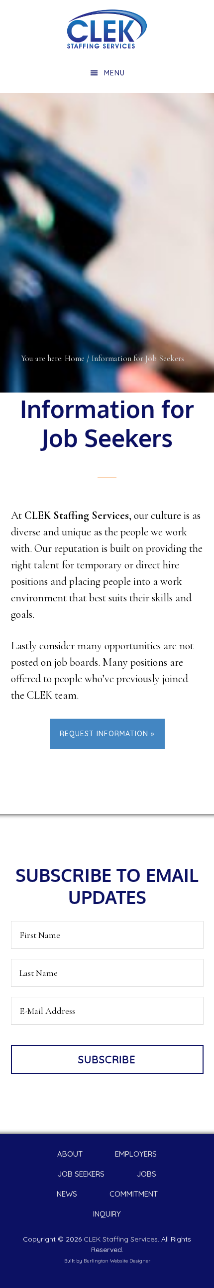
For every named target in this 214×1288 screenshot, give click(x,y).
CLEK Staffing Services (107, 29)
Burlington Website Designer (117, 1261)
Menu (114, 72)
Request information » (107, 733)
